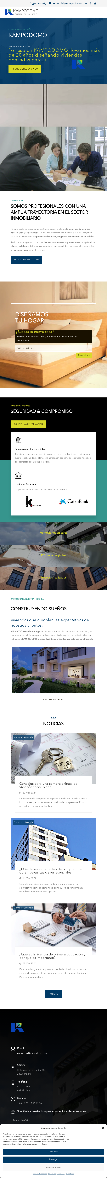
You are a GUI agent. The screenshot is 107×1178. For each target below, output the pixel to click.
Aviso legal (70, 1174)
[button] (102, 1128)
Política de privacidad (56, 1174)
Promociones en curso (25, 69)
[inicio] (22, 11)
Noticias (53, 994)
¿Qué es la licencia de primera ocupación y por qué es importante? (52, 956)
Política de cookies (40, 1174)
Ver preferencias (53, 1167)
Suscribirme (84, 355)
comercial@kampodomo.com (32, 1053)
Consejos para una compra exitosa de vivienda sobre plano (48, 785)
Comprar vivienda (23, 737)
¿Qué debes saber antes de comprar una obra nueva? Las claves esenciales (50, 871)
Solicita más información (28, 424)
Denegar (53, 1159)
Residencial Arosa (53, 700)
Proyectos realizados (26, 260)
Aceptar (53, 1152)
